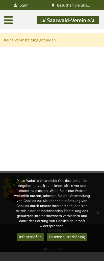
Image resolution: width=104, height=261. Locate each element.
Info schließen (30, 237)
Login (23, 5)
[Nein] (97, 212)
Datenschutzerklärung (67, 237)
